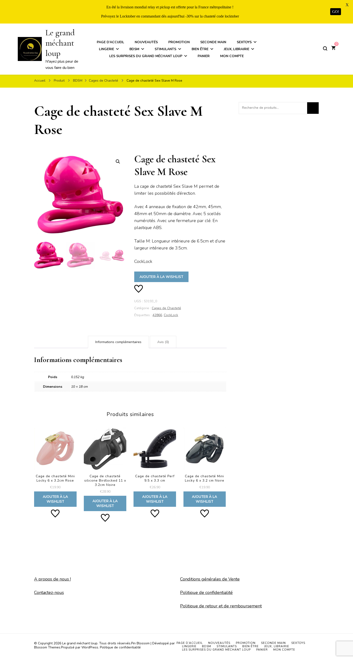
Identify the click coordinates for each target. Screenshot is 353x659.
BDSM (134, 49)
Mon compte (232, 56)
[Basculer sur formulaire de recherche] (325, 48)
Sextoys (244, 42)
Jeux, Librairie (236, 49)
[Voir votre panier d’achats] (333, 48)
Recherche (313, 108)
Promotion (179, 42)
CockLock (171, 315)
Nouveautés (146, 42)
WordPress (89, 647)
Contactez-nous (49, 592)
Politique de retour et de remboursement (221, 606)
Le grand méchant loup (60, 42)
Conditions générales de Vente (210, 579)
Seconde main (213, 42)
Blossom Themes (47, 647)
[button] (118, 161)
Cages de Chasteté (166, 308)
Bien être (200, 49)
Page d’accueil (110, 42)
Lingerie (106, 49)
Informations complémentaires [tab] (118, 342)
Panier (204, 56)
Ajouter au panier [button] (55, 465)
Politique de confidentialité (206, 592)
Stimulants (165, 49)
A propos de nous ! (52, 579)
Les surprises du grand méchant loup (145, 56)
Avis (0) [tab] (163, 342)
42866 (157, 315)
